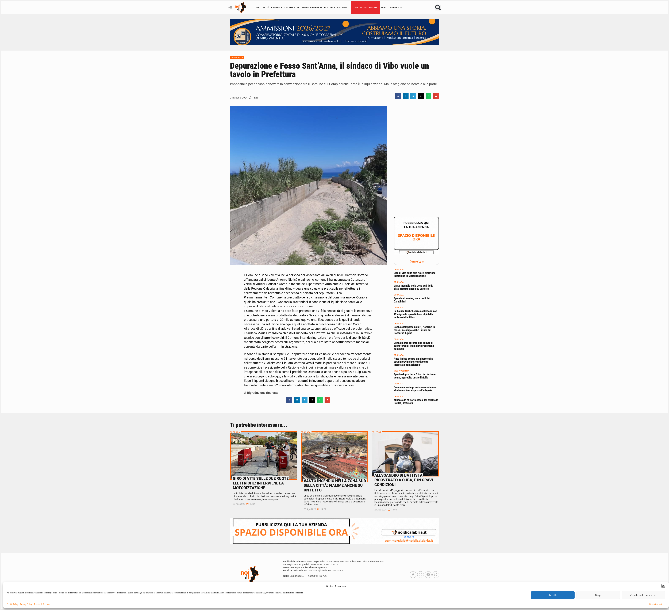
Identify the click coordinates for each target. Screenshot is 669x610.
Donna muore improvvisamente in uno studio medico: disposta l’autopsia (415, 388)
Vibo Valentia (401, 371)
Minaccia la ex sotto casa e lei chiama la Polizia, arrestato (416, 401)
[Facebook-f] (413, 574)
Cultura (289, 7)
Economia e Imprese (309, 7)
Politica (329, 7)
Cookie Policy (12, 604)
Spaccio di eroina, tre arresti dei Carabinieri (412, 300)
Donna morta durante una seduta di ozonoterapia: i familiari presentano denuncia (414, 345)
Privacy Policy (26, 604)
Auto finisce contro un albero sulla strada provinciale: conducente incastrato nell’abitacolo (413, 361)
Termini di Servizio (41, 604)
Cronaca (277, 7)
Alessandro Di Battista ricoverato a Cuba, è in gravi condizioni (403, 480)
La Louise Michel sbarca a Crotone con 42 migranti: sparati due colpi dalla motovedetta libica (415, 314)
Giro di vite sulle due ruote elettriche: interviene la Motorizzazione (415, 274)
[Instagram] (420, 574)
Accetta (552, 595)
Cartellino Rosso (365, 7)
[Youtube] (428, 574)
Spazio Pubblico (391, 7)
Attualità (263, 7)
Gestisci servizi (655, 604)
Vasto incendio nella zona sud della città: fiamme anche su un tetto (413, 287)
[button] (663, 586)
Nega (598, 595)
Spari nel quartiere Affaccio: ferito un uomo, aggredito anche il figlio (415, 376)
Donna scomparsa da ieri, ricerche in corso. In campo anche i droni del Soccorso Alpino (414, 330)
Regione (342, 7)
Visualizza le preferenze (643, 595)
